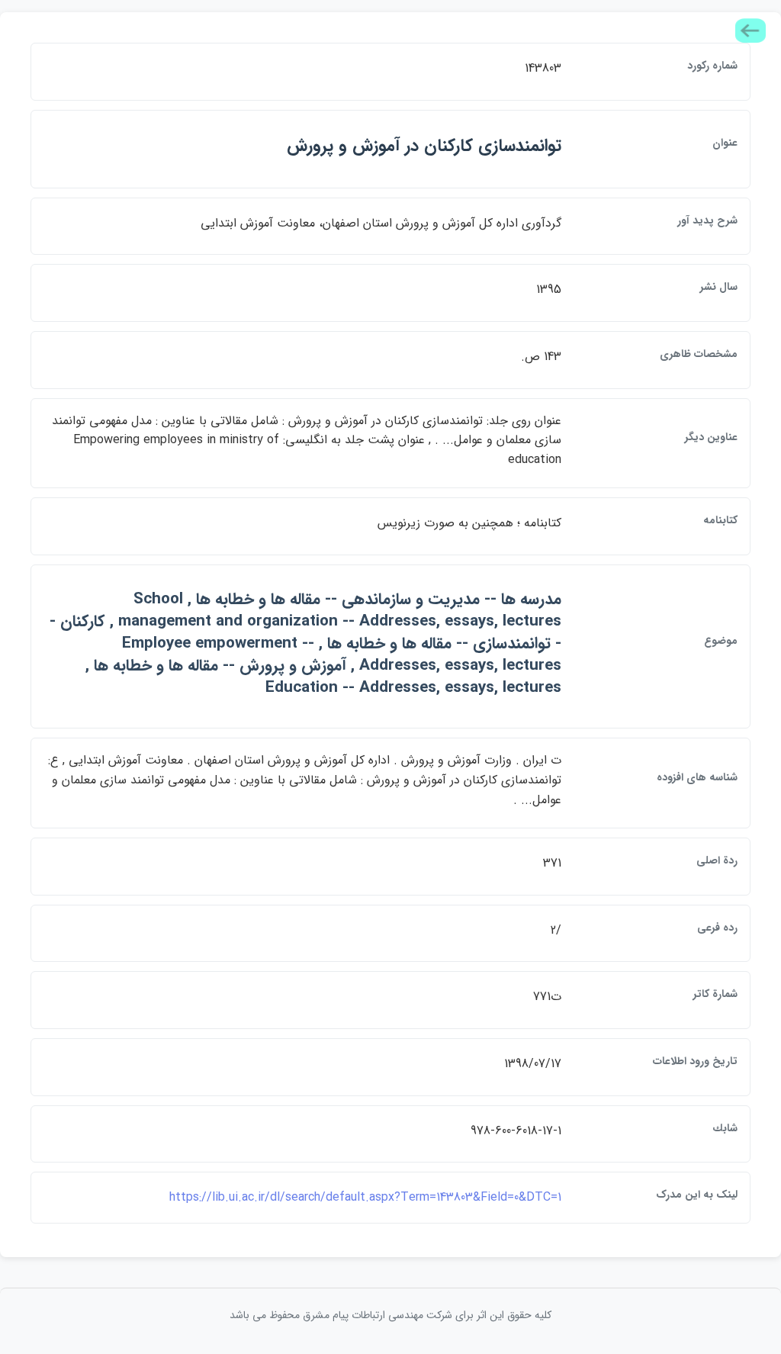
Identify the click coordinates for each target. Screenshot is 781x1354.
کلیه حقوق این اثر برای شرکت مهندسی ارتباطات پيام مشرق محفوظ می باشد (390, 1315)
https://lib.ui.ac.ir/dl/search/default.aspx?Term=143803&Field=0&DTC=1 (365, 1197)
